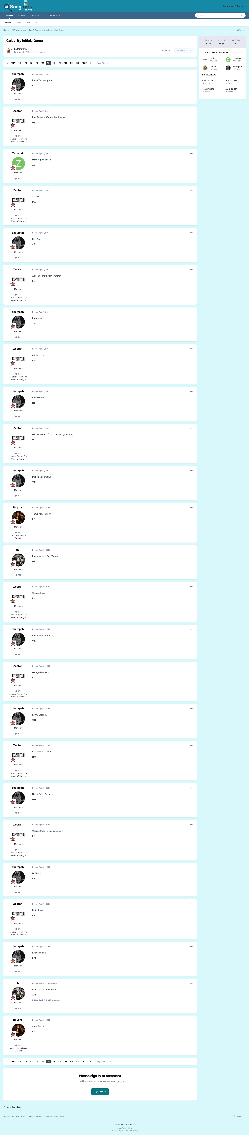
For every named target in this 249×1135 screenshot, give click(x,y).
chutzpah (18, 73)
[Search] (242, 15)
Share (167, 50)
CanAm (213, 66)
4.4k (19, 99)
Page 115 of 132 (103, 63)
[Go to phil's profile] (18, 560)
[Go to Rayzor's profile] (18, 517)
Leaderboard (54, 15)
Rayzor (17, 507)
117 (60, 63)
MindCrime (23, 49)
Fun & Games (39, 52)
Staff (18, 22)
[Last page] (91, 63)
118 (65, 63)
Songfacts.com (37, 15)
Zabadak (17, 153)
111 (25, 63)
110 (20, 63)
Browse (9, 15)
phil (18, 549)
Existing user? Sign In (233, 6)
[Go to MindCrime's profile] (9, 50)
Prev (13, 63)
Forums (7, 22)
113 (37, 63)
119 (71, 63)
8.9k (19, 532)
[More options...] (191, 74)
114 (42, 63)
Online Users (31, 22)
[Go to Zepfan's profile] (18, 121)
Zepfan (17, 110)
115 (48, 63)
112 (31, 63)
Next (84, 63)
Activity (21, 15)
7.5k (19, 575)
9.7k (19, 136)
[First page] (7, 63)
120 (77, 63)
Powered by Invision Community (124, 1131)
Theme (118, 1124)
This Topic (230, 15)
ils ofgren (38, 159)
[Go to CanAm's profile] (205, 68)
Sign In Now (100, 1091)
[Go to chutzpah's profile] (18, 84)
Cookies (130, 1124)
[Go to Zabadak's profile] (18, 163)
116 (54, 63)
